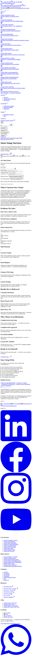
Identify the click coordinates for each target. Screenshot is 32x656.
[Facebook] (16, 472)
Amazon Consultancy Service (11, 540)
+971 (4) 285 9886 (17, 2)
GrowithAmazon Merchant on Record (13, 566)
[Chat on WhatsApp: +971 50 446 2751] (16, 654)
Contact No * (4, 174)
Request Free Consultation (7, 184)
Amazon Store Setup (8, 548)
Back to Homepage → (7, 385)
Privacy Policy (7, 595)
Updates (2, 112)
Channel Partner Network (10, 99)
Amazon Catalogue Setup (10, 558)
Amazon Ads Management (10, 545)
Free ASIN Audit (8, 586)
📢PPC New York (24, 8)
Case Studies (4, 103)
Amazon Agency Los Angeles (11, 605)
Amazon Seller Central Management (12, 560)
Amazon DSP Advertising (10, 547)
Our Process (6, 100)
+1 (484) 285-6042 (6, 2)
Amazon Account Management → (9, 382)
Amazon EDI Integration (9, 541)
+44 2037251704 (27, 403)
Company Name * (5, 172)
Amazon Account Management (11, 544)
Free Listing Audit (18, 138)
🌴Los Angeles (16, 8)
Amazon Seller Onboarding (10, 543)
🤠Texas (9, 8)
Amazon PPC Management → (9, 384)
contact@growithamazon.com (8, 3)
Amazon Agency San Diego (10, 565)
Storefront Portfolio (8, 107)
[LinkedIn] (16, 440)
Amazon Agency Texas (9, 604)
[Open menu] (2, 122)
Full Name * (3, 167)
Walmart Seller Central (9, 563)
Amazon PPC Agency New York (11, 607)
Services (3, 11)
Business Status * (5, 176)
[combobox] (16, 176)
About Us (3, 95)
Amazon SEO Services (9, 551)
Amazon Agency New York (10, 603)
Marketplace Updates (9, 114)
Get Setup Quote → (5, 154)
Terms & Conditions (8, 597)
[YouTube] (16, 534)
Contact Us (3, 118)
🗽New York (4, 8)
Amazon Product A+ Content (10, 556)
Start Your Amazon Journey (7, 120)
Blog (5, 116)
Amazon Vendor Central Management (12, 562)
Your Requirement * (5, 178)
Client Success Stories (9, 106)
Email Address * (4, 170)
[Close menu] (11, 125)
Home (2, 139)
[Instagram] (16, 503)
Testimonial (6, 108)
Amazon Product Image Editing (11, 559)
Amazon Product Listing (9, 549)
